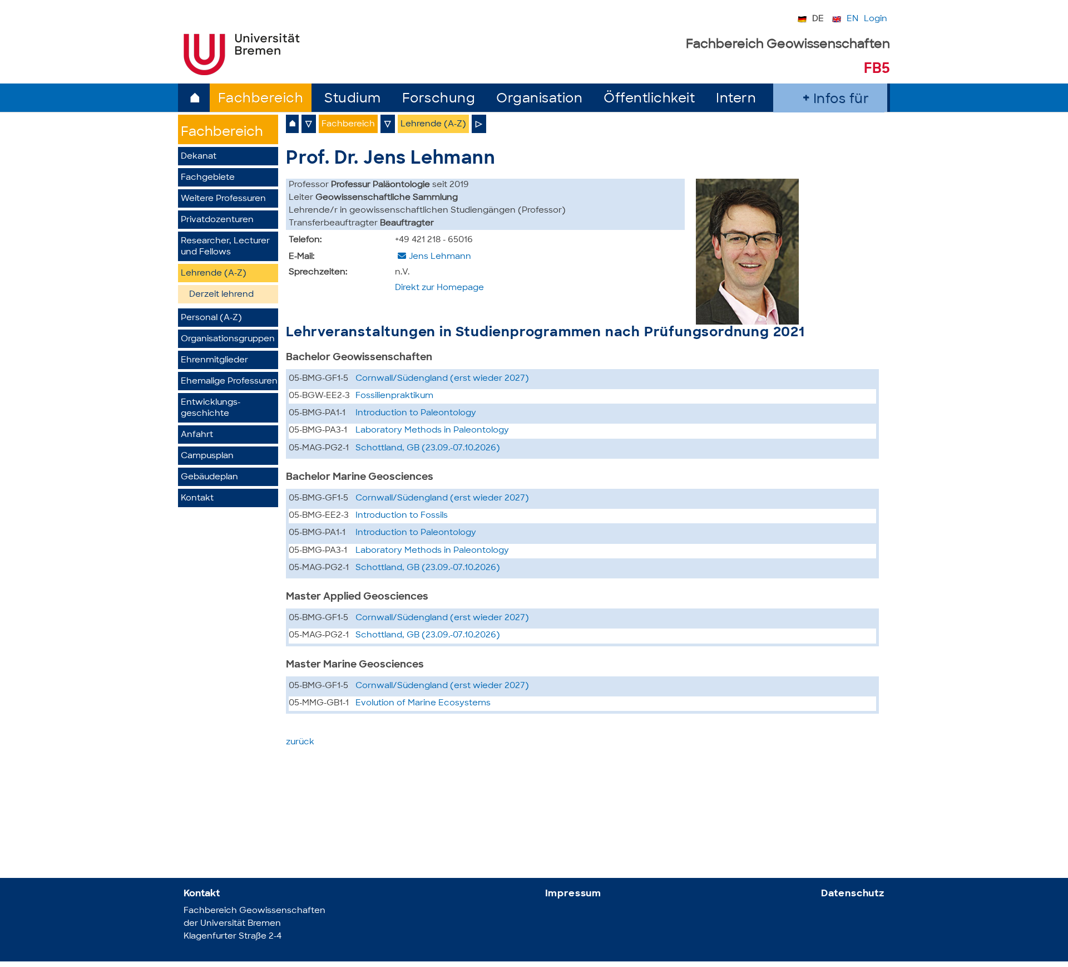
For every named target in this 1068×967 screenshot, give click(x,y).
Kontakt (197, 498)
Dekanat (198, 157)
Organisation (539, 99)
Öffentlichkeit (649, 99)
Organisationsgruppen (228, 339)
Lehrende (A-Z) (213, 273)
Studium (352, 99)
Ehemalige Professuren (229, 381)
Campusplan (207, 456)
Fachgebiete (208, 178)
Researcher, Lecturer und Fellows (225, 247)
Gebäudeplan (209, 477)
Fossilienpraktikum (394, 396)
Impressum (573, 894)
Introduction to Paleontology (415, 413)
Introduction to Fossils (401, 516)
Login (875, 19)
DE (818, 19)
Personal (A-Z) (211, 318)
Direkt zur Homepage (439, 288)
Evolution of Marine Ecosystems (423, 703)
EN (852, 19)
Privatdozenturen (217, 220)
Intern (736, 99)
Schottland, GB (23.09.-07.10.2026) (427, 448)
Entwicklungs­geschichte (210, 408)
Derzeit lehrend (221, 295)
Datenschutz (852, 894)
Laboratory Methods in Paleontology (432, 430)
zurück (300, 742)
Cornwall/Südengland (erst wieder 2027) (442, 379)
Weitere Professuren (223, 199)
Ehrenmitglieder (214, 360)
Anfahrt (197, 435)
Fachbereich (261, 99)
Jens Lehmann (440, 257)
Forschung (439, 99)
